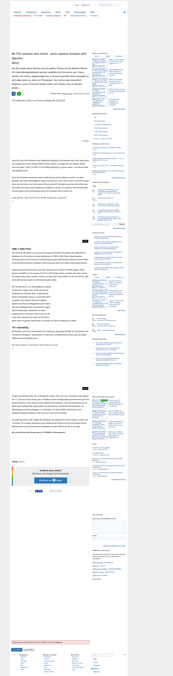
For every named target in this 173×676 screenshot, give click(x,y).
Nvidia (46, 663)
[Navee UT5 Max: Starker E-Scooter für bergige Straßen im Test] (100, 63)
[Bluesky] (124, 12)
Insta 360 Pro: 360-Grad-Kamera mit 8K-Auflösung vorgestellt (39, 198)
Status (74, 669)
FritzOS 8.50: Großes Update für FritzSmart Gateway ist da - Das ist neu (107, 253)
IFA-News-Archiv (99, 121)
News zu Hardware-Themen (103, 139)
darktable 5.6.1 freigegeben (101, 448)
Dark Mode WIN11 (98, 453)
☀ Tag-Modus (16, 649)
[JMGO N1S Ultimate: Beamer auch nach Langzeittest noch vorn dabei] (100, 82)
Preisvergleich (80, 12)
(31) (113, 427)
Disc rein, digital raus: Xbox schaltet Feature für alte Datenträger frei (117, 413)
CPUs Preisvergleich (119, 228)
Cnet (29, 287)
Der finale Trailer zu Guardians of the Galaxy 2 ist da (35, 345)
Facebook (97, 665)
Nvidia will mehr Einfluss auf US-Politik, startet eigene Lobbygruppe (109, 268)
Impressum (75, 661)
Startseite (17, 12)
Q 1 (94, 462)
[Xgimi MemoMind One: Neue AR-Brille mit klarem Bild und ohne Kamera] (100, 72)
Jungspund (96, 455)
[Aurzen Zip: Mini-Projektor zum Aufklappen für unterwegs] (100, 102)
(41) (116, 406)
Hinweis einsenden (56, 491)
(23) (117, 437)
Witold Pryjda (67, 94)
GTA (45, 667)
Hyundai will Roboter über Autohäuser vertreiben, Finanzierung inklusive (106, 248)
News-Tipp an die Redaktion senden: (104, 518)
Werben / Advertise (77, 663)
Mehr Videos (121, 310)
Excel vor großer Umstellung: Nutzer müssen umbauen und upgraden (110, 354)
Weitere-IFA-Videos (119, 109)
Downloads (45, 12)
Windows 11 (47, 665)
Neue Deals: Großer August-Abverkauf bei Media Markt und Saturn (109, 343)
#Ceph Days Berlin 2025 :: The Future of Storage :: (109, 165)
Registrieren (85, 5)
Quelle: (94, 535)
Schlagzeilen (31, 12)
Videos (58, 12)
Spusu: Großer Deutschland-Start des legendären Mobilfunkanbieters (108, 359)
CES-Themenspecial (101, 128)
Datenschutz (75, 665)
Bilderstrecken (24, 667)
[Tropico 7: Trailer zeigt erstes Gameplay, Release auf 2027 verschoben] (100, 303)
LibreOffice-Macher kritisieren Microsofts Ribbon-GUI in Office (108, 364)
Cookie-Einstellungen (78, 667)
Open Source (48, 669)
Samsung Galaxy (49, 671)
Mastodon (97, 671)
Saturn (103, 566)
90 (19, 94)
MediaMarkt (108, 562)
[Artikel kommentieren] (20, 491)
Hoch (14, 654)
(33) (123, 414)
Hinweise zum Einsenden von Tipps (114, 546)
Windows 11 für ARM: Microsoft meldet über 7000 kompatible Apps (108, 237)
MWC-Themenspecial (101, 135)
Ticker (22, 659)
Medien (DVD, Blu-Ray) (78, 16)
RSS (95, 659)
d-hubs (95, 149)
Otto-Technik (109, 572)
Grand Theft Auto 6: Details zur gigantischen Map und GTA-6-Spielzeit (108, 263)
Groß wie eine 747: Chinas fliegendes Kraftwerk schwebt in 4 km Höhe (108, 349)
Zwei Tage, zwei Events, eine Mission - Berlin (107, 147)
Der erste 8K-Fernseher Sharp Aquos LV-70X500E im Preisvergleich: (39, 432)
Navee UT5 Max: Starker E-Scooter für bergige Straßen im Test (117, 61)
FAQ (67, 12)
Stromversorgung (49, 661)
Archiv (22, 669)
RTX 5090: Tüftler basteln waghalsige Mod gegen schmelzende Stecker (107, 242)
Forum (96, 662)
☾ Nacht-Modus (28, 649)
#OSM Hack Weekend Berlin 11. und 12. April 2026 (109, 153)
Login (77, 5)
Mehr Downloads (120, 334)
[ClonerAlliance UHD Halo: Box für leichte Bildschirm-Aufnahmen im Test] (100, 294)
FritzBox (46, 659)
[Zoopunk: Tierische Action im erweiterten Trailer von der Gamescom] (100, 284)
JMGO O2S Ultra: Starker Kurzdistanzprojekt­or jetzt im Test (117, 91)
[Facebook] (121, 12)
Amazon (105, 575)
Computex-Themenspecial (102, 124)
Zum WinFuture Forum (118, 479)
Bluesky (96, 668)
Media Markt (47, 657)
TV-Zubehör (94, 16)
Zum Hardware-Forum (118, 178)
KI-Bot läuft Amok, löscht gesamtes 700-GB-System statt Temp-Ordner (108, 258)
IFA (17, 68)
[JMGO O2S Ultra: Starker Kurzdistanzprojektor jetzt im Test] (100, 92)
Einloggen (74, 659)
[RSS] (117, 12)
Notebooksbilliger (114, 569)
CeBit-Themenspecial (101, 131)
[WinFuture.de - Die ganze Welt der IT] (31, 6)
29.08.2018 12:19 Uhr (81, 94)
